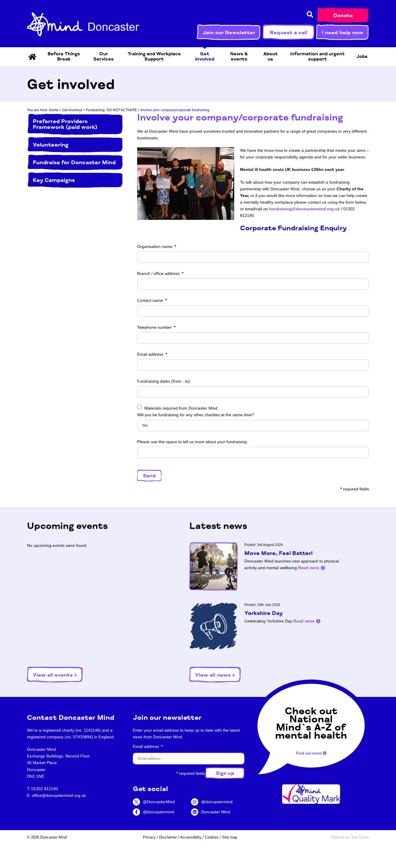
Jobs (362, 56)
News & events (239, 56)
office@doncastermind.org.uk (59, 795)
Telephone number (154, 327)
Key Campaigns (54, 180)
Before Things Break (64, 56)
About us (270, 56)
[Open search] (310, 15)
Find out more (309, 753)
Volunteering (50, 144)
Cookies (212, 837)
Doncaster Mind (215, 812)
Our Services (103, 56)
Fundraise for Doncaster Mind (74, 162)
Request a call (288, 32)
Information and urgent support (317, 56)
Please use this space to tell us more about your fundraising (192, 441)
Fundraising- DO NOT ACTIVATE (111, 110)
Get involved (204, 56)
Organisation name (154, 246)
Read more (308, 567)
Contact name (150, 300)
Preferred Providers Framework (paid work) (65, 124)
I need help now (342, 32)
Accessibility (190, 837)
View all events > (55, 675)
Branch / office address (158, 273)
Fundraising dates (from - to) (163, 381)
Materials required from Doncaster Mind (180, 408)
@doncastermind (158, 812)
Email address (150, 354)
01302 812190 (44, 788)
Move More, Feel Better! (278, 553)
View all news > (215, 675)
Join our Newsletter (229, 32)
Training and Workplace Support (154, 56)
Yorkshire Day (263, 613)
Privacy (149, 837)
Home (54, 110)
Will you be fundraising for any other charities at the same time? (195, 414)
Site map (229, 837)
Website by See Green (350, 837)
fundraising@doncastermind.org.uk (304, 209)
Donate (343, 15)
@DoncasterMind (159, 801)
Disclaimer (168, 837)
